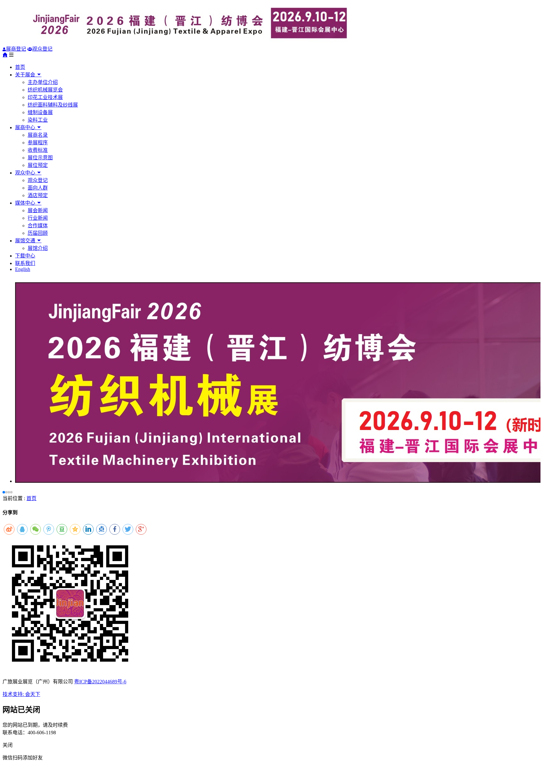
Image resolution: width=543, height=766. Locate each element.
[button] (4, 492)
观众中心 (25, 172)
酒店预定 (38, 195)
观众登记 (42, 49)
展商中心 (25, 127)
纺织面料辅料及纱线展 (53, 104)
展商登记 (16, 49)
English (22, 269)
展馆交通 (25, 240)
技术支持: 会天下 (21, 694)
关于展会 (25, 74)
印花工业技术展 (45, 97)
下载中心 (25, 255)
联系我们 (25, 263)
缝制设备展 (40, 112)
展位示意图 (40, 157)
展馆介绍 (38, 248)
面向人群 (38, 187)
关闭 (8, 745)
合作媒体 (38, 225)
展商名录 (38, 135)
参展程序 (38, 142)
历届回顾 (38, 233)
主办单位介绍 (43, 82)
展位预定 (38, 165)
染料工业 (38, 120)
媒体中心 (25, 203)
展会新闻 (38, 210)
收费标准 (38, 150)
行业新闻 (38, 218)
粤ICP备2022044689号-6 (100, 681)
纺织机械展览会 (45, 89)
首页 (20, 67)
